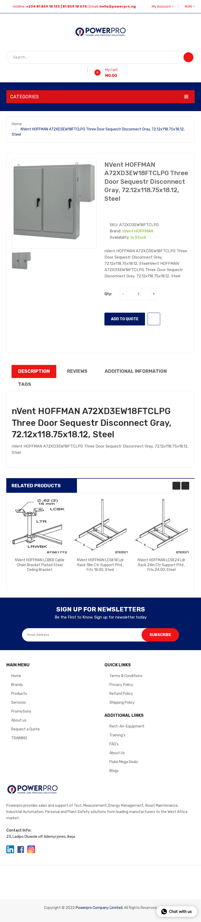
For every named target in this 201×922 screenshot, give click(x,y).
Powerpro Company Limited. (99, 908)
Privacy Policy (121, 685)
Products (19, 693)
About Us (117, 753)
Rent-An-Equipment (126, 726)
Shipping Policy (122, 702)
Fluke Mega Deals (123, 762)
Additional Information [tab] (136, 371)
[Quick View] (39, 526)
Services (18, 702)
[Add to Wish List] (86, 70)
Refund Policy (121, 693)
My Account (161, 6)
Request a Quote (25, 729)
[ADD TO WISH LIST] (154, 319)
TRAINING (19, 738)
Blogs (114, 771)
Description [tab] (34, 371)
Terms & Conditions (125, 676)
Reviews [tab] (77, 371)
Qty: (108, 294)
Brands (17, 685)
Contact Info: (18, 830)
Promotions (21, 711)
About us (18, 720)
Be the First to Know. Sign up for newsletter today (101, 617)
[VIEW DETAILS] (52, 576)
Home (17, 124)
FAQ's (114, 744)
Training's (117, 735)
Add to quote (124, 319)
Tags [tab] (24, 384)
